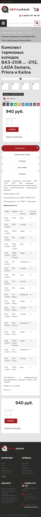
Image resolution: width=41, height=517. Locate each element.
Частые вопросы (28, 473)
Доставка (25, 463)
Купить (12, 129)
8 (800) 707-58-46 (31, 16)
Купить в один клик (14, 137)
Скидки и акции (27, 470)
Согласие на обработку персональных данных (9, 499)
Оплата (24, 466)
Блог (3, 466)
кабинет (8, 1)
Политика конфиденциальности (9, 494)
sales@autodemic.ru (31, 507)
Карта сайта (5, 473)
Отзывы (4, 468)
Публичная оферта (8, 491)
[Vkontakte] (2, 476)
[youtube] (5, 476)
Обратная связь (7, 470)
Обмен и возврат (7, 502)
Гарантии (25, 468)
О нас (3, 463)
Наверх (7, 513)
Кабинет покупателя (8, 489)
